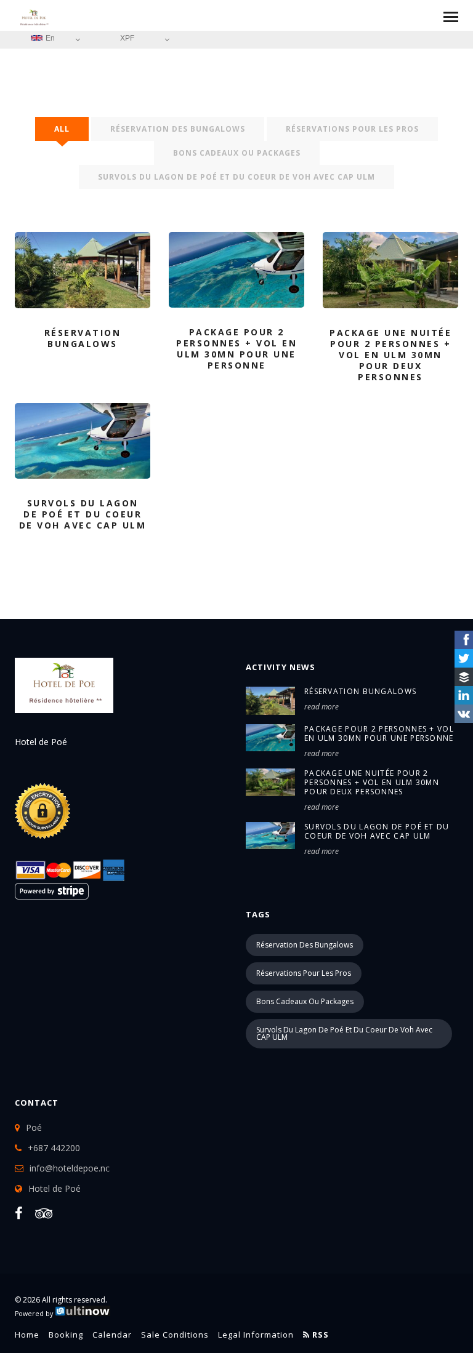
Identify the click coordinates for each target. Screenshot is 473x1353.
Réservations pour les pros (352, 129)
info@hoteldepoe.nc (70, 1168)
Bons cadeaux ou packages (237, 153)
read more (321, 706)
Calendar (112, 1334)
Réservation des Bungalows (177, 129)
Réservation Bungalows (360, 691)
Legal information (256, 1334)
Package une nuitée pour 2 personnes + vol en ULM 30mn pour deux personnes (371, 782)
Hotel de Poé (54, 1188)
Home (27, 1334)
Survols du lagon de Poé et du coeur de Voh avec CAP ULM (236, 177)
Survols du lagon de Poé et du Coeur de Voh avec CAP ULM (377, 831)
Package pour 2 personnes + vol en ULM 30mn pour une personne (379, 733)
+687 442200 (54, 1148)
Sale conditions (175, 1334)
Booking (66, 1334)
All (62, 129)
